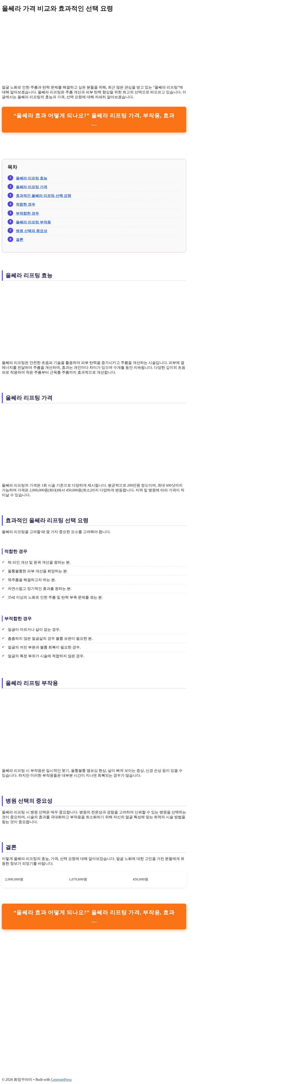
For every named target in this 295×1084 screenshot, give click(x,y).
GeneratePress (61, 1079)
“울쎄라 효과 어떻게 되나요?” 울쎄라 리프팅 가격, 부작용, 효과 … (94, 119)
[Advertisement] (94, 49)
